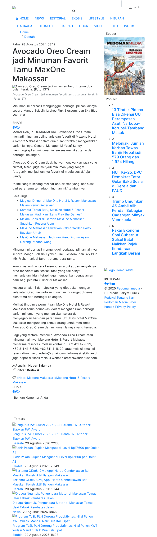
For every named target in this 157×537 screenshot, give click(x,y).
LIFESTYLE (96, 18)
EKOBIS (77, 18)
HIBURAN (117, 18)
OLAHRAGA (24, 26)
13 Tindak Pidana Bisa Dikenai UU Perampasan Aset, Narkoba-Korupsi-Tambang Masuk (128, 121)
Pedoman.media (128, 288)
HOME (24, 18)
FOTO (114, 26)
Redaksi (110, 297)
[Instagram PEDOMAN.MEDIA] (110, 283)
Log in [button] (136, 7)
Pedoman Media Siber (120, 302)
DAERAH (67, 26)
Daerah (17, 443)
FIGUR (83, 26)
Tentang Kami (126, 297)
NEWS (39, 18)
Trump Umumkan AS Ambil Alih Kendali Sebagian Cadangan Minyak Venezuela (128, 210)
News (16, 512)
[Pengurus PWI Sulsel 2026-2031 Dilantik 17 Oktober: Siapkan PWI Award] (55, 427)
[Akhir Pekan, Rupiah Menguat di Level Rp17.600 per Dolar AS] (55, 450)
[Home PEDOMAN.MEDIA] (14, 7)
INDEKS (129, 26)
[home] (119, 272)
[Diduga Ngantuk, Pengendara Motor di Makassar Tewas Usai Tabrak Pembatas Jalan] (55, 495)
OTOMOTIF (46, 26)
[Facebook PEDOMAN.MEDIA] (105, 283)
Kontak (109, 307)
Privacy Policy (125, 307)
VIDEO (99, 26)
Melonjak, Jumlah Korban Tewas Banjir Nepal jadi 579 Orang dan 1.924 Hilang (128, 152)
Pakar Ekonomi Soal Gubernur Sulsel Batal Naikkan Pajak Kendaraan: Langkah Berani (126, 242)
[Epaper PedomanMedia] (124, 66)
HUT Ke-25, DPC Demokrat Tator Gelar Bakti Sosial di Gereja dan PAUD (128, 181)
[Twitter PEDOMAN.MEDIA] (107, 283)
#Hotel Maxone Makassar (34, 378)
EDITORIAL (58, 18)
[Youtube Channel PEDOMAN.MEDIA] (113, 283)
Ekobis (17, 466)
